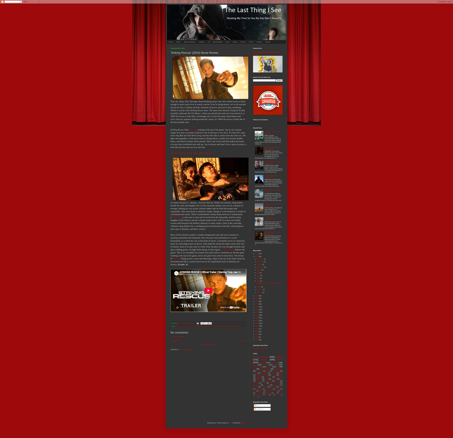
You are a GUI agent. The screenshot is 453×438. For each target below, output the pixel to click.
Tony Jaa (193, 130)
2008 (257, 340)
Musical (276, 385)
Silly (264, 383)
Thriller (265, 365)
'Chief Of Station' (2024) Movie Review (272, 162)
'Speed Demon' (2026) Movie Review (271, 233)
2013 (257, 326)
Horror (243, 42)
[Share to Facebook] (208, 323)
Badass (182, 326)
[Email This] (201, 323)
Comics (259, 42)
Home (171, 42)
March (259, 287)
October (259, 264)
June (258, 275)
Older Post (242, 341)
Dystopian (268, 377)
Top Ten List (274, 383)
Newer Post (174, 341)
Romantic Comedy (271, 391)
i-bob (230, 423)
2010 (257, 334)
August (259, 270)
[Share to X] (206, 323)
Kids (254, 391)
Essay (281, 393)
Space (266, 385)
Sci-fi (280, 359)
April (258, 281)
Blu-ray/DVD (217, 42)
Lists (227, 42)
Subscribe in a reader (260, 348)
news (223, 326)
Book (281, 375)
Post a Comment (178, 336)
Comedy (274, 363)
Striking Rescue (227, 249)
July (258, 273)
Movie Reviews (189, 42)
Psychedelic (258, 394)
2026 (257, 254)
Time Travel (259, 393)
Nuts (277, 381)
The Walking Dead (262, 375)
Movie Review (211, 326)
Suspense (259, 389)
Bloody (278, 389)
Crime (269, 367)
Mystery (255, 383)
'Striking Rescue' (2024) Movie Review (269, 283)
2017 (257, 315)
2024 (257, 296)
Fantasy (274, 379)
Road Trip (268, 393)
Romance (256, 385)
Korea (255, 373)
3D (272, 394)
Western (258, 379)
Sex (281, 391)
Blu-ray (273, 373)
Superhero (276, 371)
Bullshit (273, 387)
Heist (275, 393)
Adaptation (279, 369)
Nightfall (255, 396)
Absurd (255, 387)
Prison (261, 391)
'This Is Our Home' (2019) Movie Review (272, 148)
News (178, 42)
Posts (258, 405)
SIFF (255, 365)
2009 (257, 337)
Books (268, 42)
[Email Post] (197, 323)
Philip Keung (176, 217)
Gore (281, 387)
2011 (257, 331)
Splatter (268, 381)
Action (235, 42)
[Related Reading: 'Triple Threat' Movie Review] (191, 153)
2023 (257, 298)
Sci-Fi (251, 42)
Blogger (243, 423)
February (260, 289)
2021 (257, 304)
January (259, 292)
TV (209, 42)
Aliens (259, 381)
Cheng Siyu (196, 326)
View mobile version (208, 344)
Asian (275, 365)
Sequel (273, 375)
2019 (257, 309)
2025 (257, 256)
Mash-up (278, 394)
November (260, 261)
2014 (257, 323)
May (258, 278)
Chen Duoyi (188, 326)
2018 (257, 312)
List (254, 369)
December (260, 259)
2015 (257, 320)
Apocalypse (268, 389)
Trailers (201, 42)
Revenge (264, 373)
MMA (266, 394)
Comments (259, 409)
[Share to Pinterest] (210, 323)
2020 (257, 307)
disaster (264, 387)
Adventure (279, 377)
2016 (257, 318)
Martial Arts (203, 326)
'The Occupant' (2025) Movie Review (271, 176)
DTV (281, 373)
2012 (257, 329)
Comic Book (265, 369)
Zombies (259, 371)
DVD (267, 371)
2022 (257, 301)
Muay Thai (219, 326)
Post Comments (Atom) (186, 349)
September (260, 267)
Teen (266, 379)
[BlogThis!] (204, 323)
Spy (281, 379)
